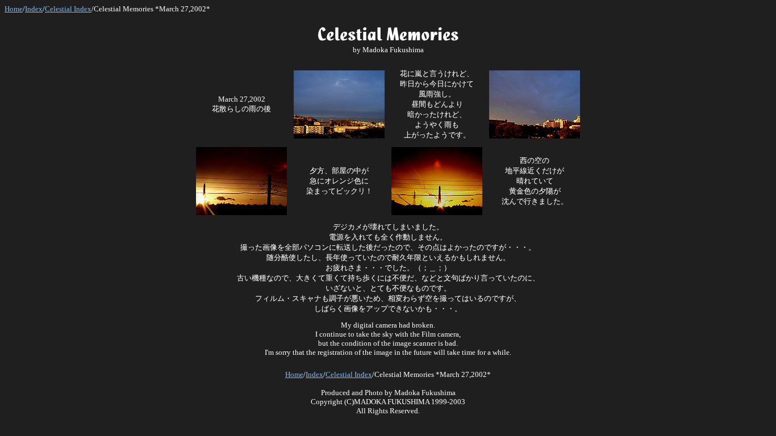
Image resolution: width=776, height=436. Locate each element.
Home (14, 9)
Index (34, 9)
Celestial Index (68, 9)
